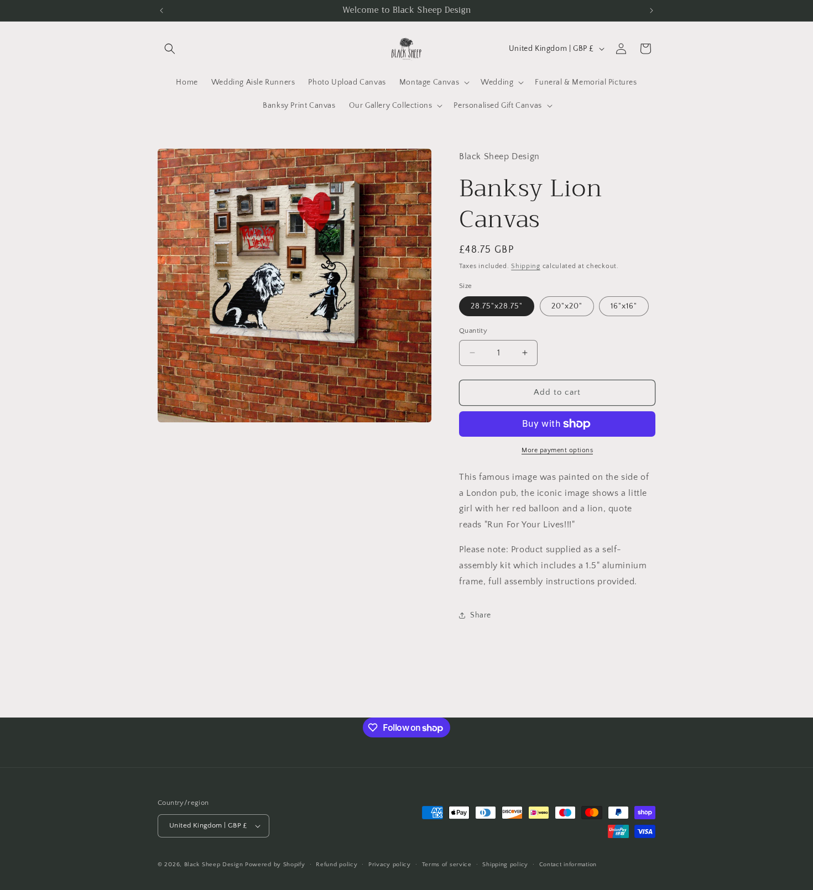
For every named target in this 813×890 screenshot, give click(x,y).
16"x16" (624, 306)
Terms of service (447, 864)
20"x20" (566, 306)
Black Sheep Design (213, 864)
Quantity (473, 330)
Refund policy (336, 864)
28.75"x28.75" (497, 306)
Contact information (568, 864)
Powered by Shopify (275, 864)
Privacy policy (389, 864)
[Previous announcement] (161, 10)
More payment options (557, 450)
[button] (170, 48)
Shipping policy (505, 864)
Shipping (525, 266)
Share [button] (480, 615)
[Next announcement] (651, 10)
